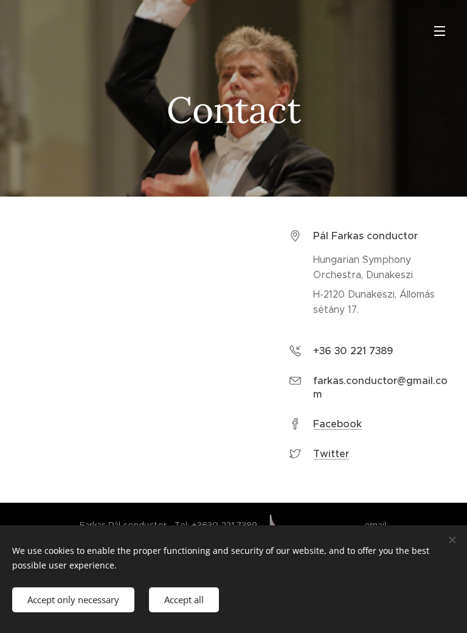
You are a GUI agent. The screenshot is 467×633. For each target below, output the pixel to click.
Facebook (337, 424)
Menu (439, 30)
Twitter (331, 453)
